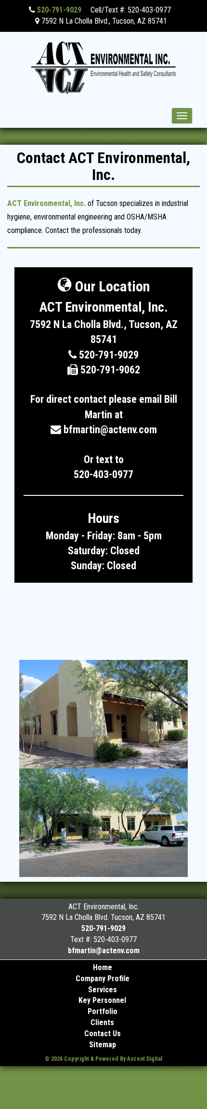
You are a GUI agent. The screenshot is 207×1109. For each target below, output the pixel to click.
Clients (102, 1022)
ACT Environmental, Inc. (46, 203)
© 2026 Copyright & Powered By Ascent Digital (103, 1058)
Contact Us (102, 1033)
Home (102, 967)
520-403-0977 (103, 474)
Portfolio (102, 1011)
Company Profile (102, 978)
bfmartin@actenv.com (110, 430)
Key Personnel (102, 1000)
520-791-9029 (58, 9)
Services (102, 989)
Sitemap (102, 1044)
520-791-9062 (109, 370)
